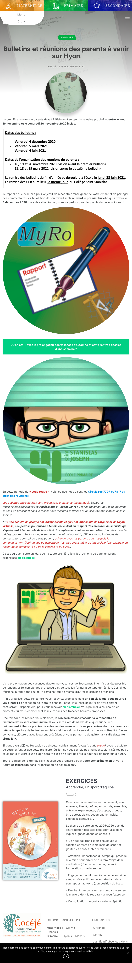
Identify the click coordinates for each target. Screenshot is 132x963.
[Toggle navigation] (127, 19)
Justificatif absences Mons (110, 941)
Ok (66, 956)
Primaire (67, 37)
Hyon (66, 936)
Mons (21, 14)
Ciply (21, 21)
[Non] (127, 953)
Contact (98, 934)
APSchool (99, 927)
